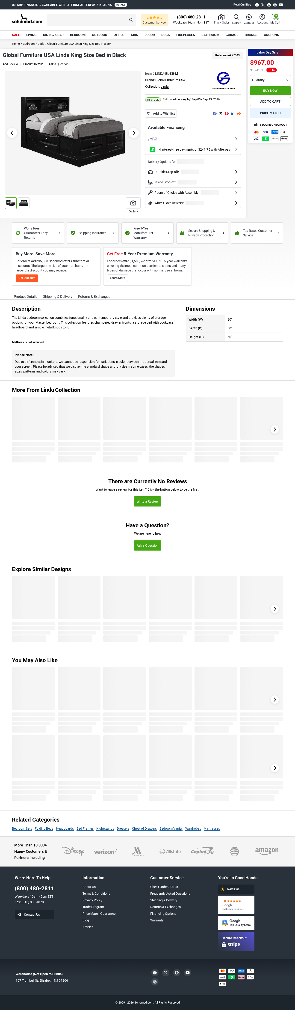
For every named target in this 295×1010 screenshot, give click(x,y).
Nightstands (105, 828)
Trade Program (93, 907)
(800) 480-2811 (34, 888)
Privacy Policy (92, 900)
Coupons (271, 35)
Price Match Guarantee (99, 913)
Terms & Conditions (96, 893)
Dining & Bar (53, 35)
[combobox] (270, 79)
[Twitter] (263, 5)
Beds (41, 43)
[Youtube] (281, 5)
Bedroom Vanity (171, 828)
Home (16, 43)
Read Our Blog (242, 4)
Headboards (65, 828)
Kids (134, 35)
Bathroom (210, 35)
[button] (91, 20)
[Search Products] (131, 20)
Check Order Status (164, 887)
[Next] (275, 429)
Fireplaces (185, 35)
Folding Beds (44, 828)
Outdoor (99, 35)
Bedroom (78, 35)
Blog (86, 920)
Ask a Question (58, 64)
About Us (89, 887)
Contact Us (32, 914)
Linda (165, 86)
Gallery (133, 211)
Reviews (233, 889)
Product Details (33, 64)
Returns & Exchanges (165, 907)
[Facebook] (257, 5)
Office (119, 35)
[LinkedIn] (233, 113)
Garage (232, 35)
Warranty (157, 920)
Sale (16, 35)
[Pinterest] (269, 5)
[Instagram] (275, 5)
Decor (150, 35)
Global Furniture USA (170, 80)
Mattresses (212, 828)
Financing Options (163, 913)
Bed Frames (85, 828)
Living (31, 35)
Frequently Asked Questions (170, 893)
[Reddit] (239, 113)
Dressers (123, 828)
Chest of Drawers (144, 828)
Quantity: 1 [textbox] (260, 80)
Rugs (165, 35)
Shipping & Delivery (163, 900)
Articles (88, 927)
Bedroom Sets (22, 828)
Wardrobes (193, 828)
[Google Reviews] (236, 905)
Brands (251, 35)
